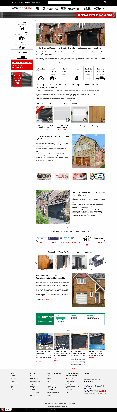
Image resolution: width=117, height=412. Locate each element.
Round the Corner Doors (63, 8)
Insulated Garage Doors (65, 406)
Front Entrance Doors (62, 269)
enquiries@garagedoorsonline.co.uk (33, 2)
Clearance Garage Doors (62, 403)
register (87, 2)
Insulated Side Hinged (45, 269)
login (81, 2)
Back (105, 20)
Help (104, 8)
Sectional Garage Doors (54, 403)
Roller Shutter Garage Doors (46, 403)
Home (36, 20)
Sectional (98, 56)
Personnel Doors (78, 9)
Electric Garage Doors (51, 406)
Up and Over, (88, 56)
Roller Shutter (93, 56)
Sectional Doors (50, 9)
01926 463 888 (17, 3)
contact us (94, 2)
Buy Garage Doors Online (71, 403)
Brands (71, 228)
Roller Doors (56, 9)
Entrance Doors (71, 9)
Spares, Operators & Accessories (87, 8)
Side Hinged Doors (44, 8)
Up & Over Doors (37, 8)
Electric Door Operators (79, 269)
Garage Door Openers (58, 406)
